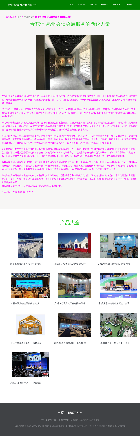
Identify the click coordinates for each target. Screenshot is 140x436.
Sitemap (121, 426)
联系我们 (104, 4)
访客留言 (128, 4)
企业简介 (81, 4)
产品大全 (93, 4)
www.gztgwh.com (40, 426)
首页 (71, 4)
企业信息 (116, 4)
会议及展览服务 (57, 426)
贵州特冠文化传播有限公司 (22, 4)
